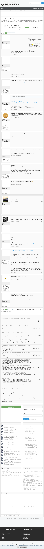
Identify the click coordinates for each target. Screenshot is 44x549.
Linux (3, 537)
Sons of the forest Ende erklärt (8, 443)
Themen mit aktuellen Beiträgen (20, 10)
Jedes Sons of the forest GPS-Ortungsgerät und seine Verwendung (12, 447)
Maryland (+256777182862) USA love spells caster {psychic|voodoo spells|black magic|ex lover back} (18, 498)
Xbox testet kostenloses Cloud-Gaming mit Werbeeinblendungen (16, 359)
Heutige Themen (11, 10)
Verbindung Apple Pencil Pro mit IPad (29, 489)
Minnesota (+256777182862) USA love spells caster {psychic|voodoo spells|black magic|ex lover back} (18, 501)
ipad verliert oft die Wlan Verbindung (29, 479)
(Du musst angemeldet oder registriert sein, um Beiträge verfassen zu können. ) (30, 309)
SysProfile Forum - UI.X (8, 515)
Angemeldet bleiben (33, 419)
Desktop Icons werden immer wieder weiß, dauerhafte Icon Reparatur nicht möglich (11, 476)
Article (5, 427)
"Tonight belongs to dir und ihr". (6, 471)
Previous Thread (19, 312)
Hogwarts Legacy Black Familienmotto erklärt (11, 438)
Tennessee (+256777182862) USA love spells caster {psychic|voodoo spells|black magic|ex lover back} (18, 499)
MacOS (3, 538)
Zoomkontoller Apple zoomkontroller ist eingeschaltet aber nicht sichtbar (33, 486)
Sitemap (20, 518)
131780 (8, 290)
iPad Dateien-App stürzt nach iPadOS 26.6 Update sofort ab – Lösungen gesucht (33, 477)
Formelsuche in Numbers (27, 488)
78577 (8, 231)
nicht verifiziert (25, 478)
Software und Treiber (26, 533)
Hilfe (18, 518)
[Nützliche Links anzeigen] (42, 14)
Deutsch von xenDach (31, 543)
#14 (42, 279)
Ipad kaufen (25, 470)
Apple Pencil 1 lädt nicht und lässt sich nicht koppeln (31, 480)
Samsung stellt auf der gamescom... (31, 435)
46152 (8, 289)
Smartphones (25, 538)
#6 (42, 136)
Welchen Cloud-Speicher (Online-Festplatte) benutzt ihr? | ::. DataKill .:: (24, 102)
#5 (42, 117)
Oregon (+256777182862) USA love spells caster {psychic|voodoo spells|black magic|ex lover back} (17, 505)
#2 (42, 76)
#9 (42, 184)
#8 (42, 176)
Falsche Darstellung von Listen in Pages (29, 487)
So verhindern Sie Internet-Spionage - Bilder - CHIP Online (22, 250)
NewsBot (26, 426)
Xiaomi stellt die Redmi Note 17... (30, 442)
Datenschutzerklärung (37, 518)
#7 (42, 155)
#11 (42, 221)
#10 (42, 201)
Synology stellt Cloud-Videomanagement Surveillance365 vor (15, 339)
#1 (42, 54)
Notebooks (25, 537)
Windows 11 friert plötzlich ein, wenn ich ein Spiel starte (10, 470)
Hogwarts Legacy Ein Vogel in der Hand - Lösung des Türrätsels (12, 460)
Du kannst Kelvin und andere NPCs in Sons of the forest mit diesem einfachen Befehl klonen (11, 429)
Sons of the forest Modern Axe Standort (10, 434)
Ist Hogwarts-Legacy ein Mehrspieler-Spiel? (10, 436)
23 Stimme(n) (34, 27)
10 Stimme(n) (34, 29)
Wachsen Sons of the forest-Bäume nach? (10, 431)
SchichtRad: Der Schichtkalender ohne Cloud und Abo (13, 372)
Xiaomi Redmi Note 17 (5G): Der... (30, 437)
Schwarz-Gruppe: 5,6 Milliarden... (30, 451)
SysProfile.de (9, 518)
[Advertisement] (19, 42)
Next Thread (25, 312)
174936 (8, 212)
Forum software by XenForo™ (16, 543)
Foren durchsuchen (5, 10)
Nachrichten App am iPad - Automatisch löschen (31, 474)
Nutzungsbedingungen (27, 518)
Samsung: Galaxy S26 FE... (29, 432)
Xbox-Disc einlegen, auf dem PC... (30, 425)
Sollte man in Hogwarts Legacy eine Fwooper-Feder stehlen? (12, 455)
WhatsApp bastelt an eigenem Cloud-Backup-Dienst (13, 395)
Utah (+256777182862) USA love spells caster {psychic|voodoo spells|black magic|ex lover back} (17, 508)
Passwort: (24, 413)
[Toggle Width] (2, 515)
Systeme (24, 535)
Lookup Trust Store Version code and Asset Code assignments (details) (33, 472)
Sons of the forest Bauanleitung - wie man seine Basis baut (12, 441)
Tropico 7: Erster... (28, 430)
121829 (8, 127)
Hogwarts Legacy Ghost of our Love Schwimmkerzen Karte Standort (12, 463)
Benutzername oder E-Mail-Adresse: (29, 409)
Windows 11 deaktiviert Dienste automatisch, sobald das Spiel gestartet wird (11, 473)
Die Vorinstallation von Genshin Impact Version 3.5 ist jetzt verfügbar (12, 426)
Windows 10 (4, 533)
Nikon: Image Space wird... (29, 428)
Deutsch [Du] (16, 515)
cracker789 (7, 129)
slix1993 (8, 213)
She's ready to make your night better (7, 474)
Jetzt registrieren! (11, 407)
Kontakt (14, 518)
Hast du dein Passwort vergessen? (28, 417)
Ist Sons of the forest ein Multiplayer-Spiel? (10, 457)
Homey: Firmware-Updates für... (30, 446)
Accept (18, 547)
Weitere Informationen (23, 547)
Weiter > (13, 33)
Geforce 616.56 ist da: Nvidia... (30, 455)
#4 (42, 109)
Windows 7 (4, 534)
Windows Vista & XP (5, 535)
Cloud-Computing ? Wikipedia (16, 101)
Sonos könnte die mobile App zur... (31, 444)
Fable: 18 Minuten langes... (29, 458)
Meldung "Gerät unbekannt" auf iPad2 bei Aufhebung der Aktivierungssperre (33, 484)
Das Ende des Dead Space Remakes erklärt (10, 449)
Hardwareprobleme (26, 534)
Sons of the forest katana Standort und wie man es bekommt (12, 452)
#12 (42, 246)
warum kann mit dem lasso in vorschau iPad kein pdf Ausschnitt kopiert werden (33, 482)
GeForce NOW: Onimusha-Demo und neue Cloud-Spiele (13, 384)
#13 (42, 272)
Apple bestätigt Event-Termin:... (30, 453)
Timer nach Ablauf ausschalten (28, 475)
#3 (42, 84)
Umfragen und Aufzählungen (19, 22)
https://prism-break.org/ (29, 243)
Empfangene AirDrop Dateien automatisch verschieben (32, 473)
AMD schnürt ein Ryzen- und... (30, 439)
